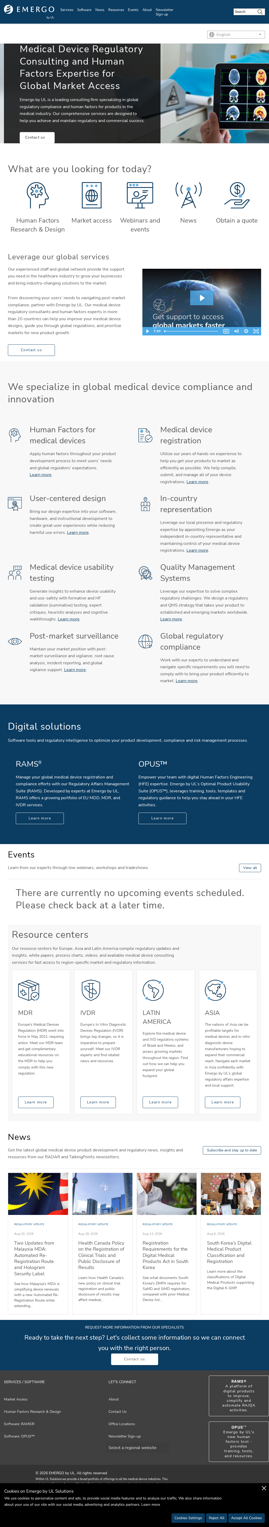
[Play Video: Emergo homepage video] (201, 298)
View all (250, 867)
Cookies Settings (188, 1517)
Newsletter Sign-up (164, 12)
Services (66, 10)
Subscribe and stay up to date (232, 1150)
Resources (116, 10)
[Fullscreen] (256, 331)
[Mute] (236, 331)
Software (84, 10)
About (147, 10)
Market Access (16, 1399)
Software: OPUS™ (19, 1436)
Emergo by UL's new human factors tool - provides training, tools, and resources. (239, 1441)
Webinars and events (140, 225)
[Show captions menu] (226, 331)
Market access (91, 220)
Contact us (35, 137)
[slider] (192, 331)
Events (133, 10)
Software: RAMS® (19, 1423)
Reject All (216, 1517)
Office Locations (121, 1423)
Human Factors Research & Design (38, 225)
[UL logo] (29, 12)
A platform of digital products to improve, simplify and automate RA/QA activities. (239, 1396)
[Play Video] (147, 331)
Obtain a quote (237, 220)
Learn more (40, 475)
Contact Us (117, 1411)
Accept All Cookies (246, 1517)
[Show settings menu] (246, 331)
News (99, 10)
